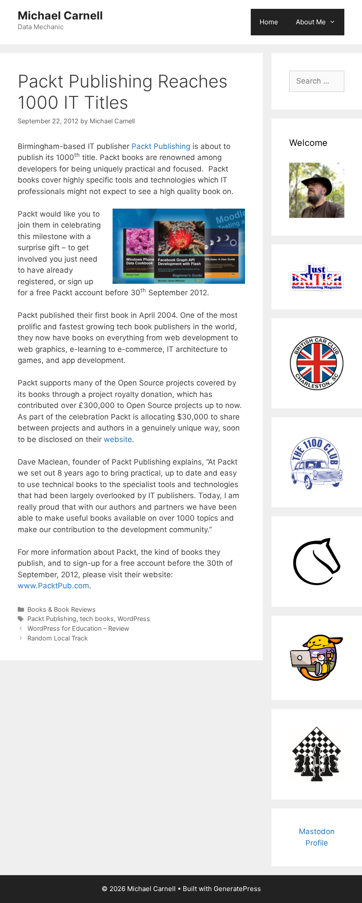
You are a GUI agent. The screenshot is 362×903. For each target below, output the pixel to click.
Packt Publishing (161, 146)
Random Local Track (57, 638)
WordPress (133, 618)
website (118, 439)
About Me (311, 22)
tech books (97, 618)
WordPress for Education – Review (78, 628)
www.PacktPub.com (53, 585)
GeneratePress (237, 888)
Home (269, 22)
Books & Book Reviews (61, 609)
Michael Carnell (60, 15)
